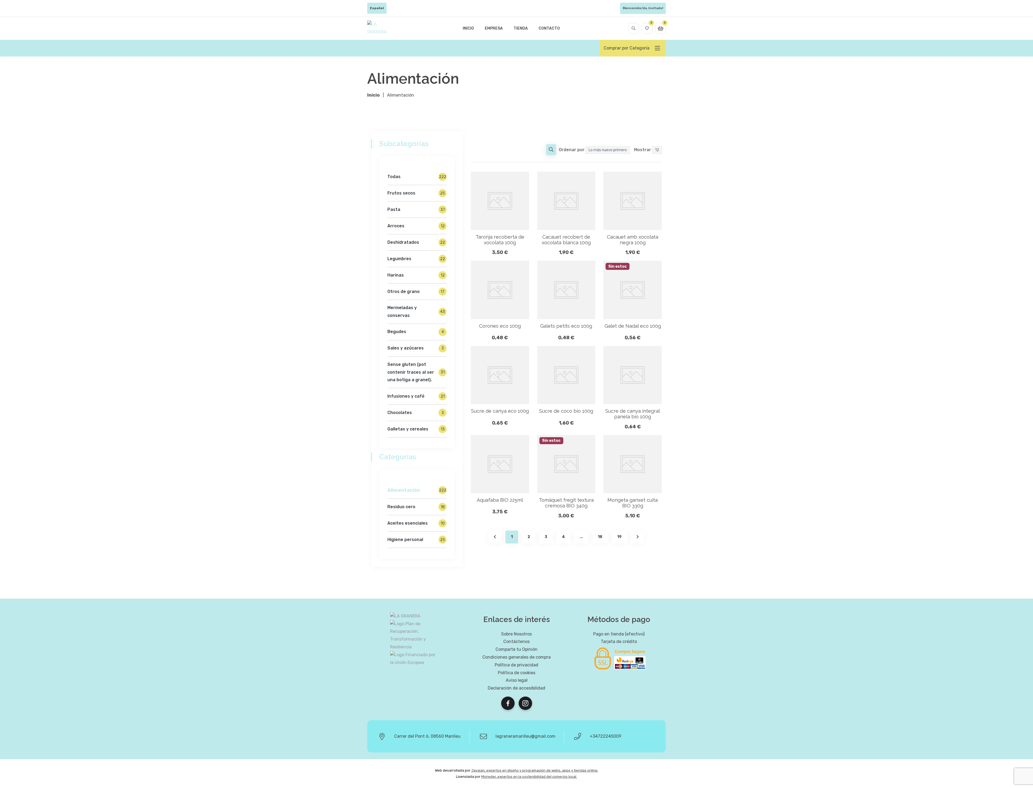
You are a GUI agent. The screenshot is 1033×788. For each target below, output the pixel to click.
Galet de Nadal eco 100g (632, 326)
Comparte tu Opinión (516, 649)
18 (600, 537)
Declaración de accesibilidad (516, 688)
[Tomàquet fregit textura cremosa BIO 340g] (566, 464)
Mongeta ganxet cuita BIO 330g (632, 502)
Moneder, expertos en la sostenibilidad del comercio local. (529, 777)
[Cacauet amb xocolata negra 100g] (632, 201)
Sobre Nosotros (516, 634)
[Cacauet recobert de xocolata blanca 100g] (566, 201)
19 (619, 537)
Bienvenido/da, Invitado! (643, 8)
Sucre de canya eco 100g (500, 411)
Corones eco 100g (500, 326)
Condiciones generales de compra (516, 657)
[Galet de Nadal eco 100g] (632, 290)
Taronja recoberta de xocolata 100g (500, 239)
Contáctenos (516, 641)
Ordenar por (572, 149)
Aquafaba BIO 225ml (500, 500)
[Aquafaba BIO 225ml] (500, 464)
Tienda (521, 28)
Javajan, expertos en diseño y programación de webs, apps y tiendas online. (534, 770)
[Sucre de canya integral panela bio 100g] (632, 375)
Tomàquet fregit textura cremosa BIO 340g (566, 502)
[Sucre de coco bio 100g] (566, 375)
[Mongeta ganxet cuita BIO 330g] (632, 464)
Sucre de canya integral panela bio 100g (632, 413)
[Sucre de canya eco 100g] (500, 375)
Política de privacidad (516, 664)
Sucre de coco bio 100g (566, 411)
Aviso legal (517, 680)
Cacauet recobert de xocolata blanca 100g (566, 239)
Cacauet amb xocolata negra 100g (632, 239)
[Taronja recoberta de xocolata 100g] (500, 201)
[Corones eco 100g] (500, 290)
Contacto (549, 28)
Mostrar (642, 149)
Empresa (494, 28)
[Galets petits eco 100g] (566, 290)
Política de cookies (516, 672)
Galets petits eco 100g (566, 326)
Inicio (468, 28)
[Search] (633, 28)
